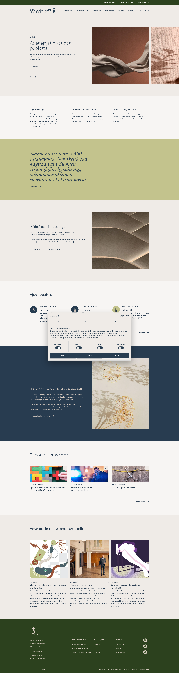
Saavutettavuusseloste (114, 669)
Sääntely (97, 652)
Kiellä (63, 355)
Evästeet (126, 669)
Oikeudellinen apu (82, 10)
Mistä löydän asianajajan (79, 648)
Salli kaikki (116, 355)
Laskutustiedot (121, 652)
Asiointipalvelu (142, 2)
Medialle (119, 648)
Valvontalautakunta (126, 2)
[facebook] (145, 646)
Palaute (134, 669)
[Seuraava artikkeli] (35, 77)
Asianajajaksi (97, 10)
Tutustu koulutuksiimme (40, 416)
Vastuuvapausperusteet (123, 487)
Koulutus (121, 10)
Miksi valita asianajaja (78, 644)
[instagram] (145, 640)
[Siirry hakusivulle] (140, 10)
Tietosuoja (102, 669)
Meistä (130, 10)
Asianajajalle (68, 10)
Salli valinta (89, 355)
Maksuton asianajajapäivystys (81, 652)
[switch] (79, 347)
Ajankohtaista (109, 10)
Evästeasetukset (144, 669)
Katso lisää (140, 502)
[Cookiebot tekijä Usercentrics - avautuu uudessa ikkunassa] (121, 316)
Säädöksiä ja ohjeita (54, 249)
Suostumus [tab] (61, 322)
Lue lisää (35, 66)
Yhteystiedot (120, 644)
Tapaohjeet (37, 249)
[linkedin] (145, 652)
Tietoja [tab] (117, 322)
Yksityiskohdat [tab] (89, 322)
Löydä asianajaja (109, 2)
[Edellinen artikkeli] (31, 77)
